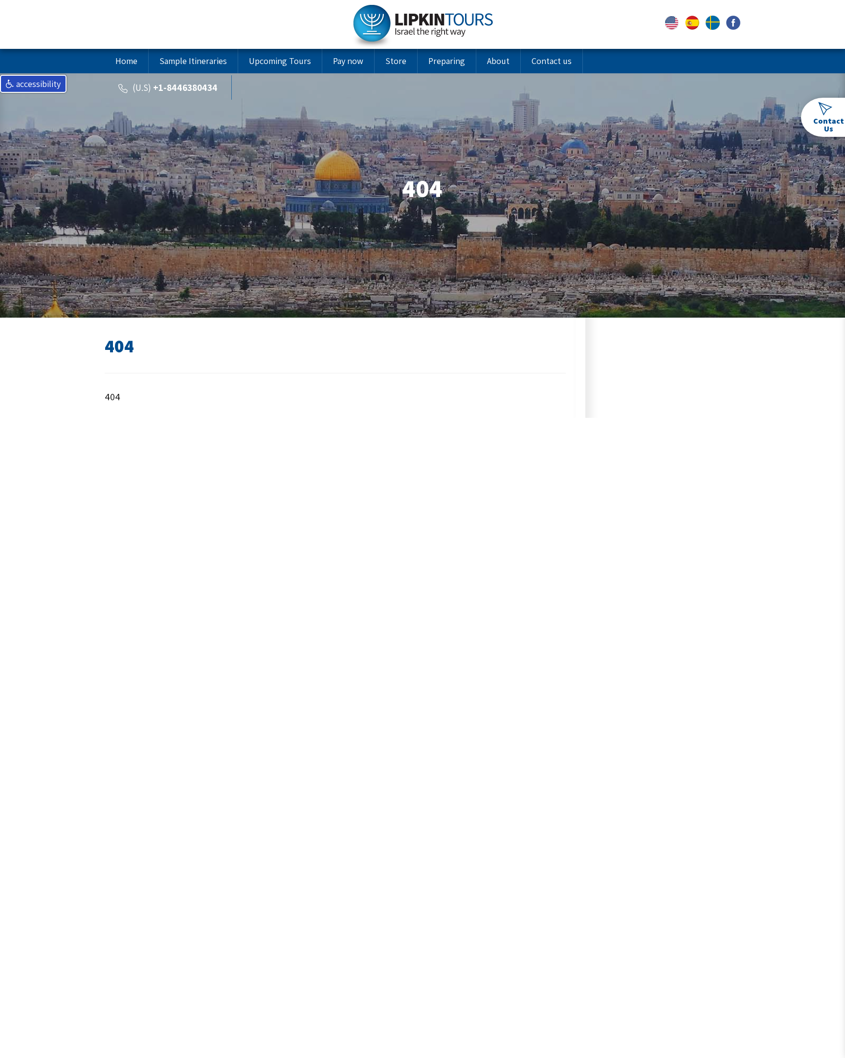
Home (126, 60)
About (498, 60)
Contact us (552, 60)
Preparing (446, 60)
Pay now (348, 60)
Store (395, 60)
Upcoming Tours (280, 60)
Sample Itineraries (193, 60)
